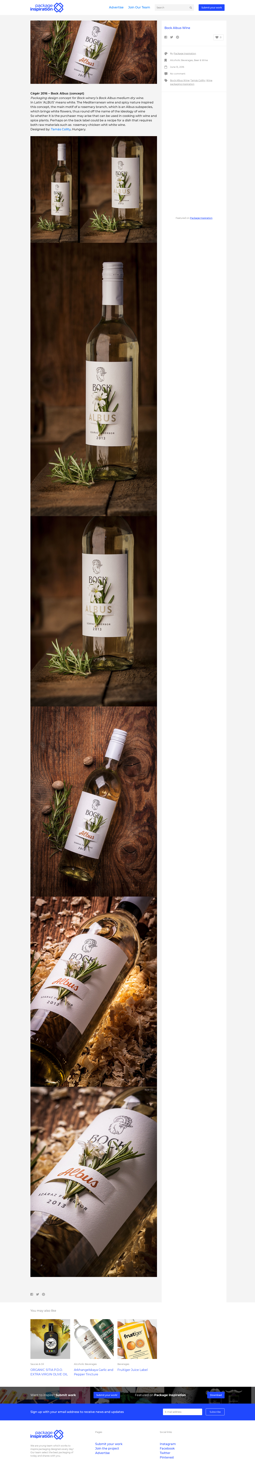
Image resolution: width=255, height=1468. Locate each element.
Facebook (167, 1448)
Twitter (165, 1453)
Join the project (107, 1448)
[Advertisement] (194, 153)
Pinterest (167, 1457)
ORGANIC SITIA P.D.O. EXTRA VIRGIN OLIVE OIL (49, 1372)
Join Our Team (139, 7)
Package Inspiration (185, 53)
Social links (166, 1432)
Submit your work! (106, 1395)
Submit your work (211, 7)
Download (216, 1395)
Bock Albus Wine (179, 80)
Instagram (168, 1444)
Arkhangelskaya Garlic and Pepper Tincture (93, 1372)
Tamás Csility (61, 129)
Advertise (116, 7)
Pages (98, 1432)
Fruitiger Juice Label (132, 1370)
